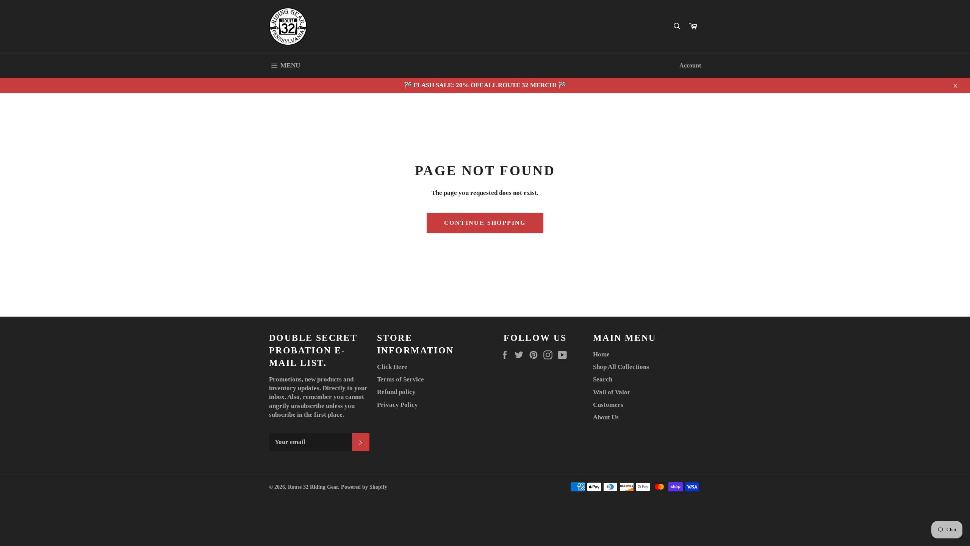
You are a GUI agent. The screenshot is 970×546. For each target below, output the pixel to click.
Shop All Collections (621, 366)
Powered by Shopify (364, 487)
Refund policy (396, 391)
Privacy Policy (397, 404)
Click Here (392, 366)
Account (690, 65)
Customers (608, 404)
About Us (606, 417)
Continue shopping (485, 223)
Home (601, 354)
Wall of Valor (611, 392)
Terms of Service (400, 379)
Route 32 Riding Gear (313, 487)
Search (602, 379)
